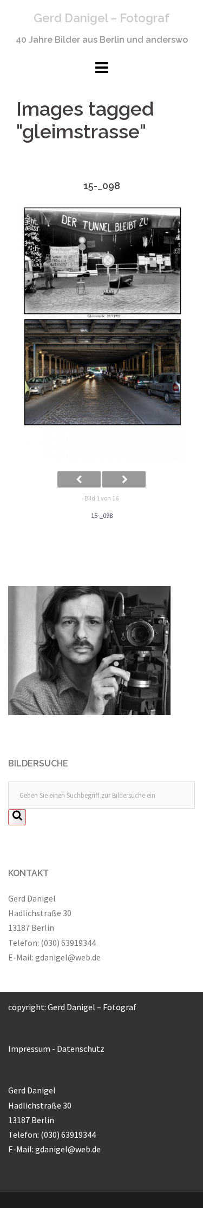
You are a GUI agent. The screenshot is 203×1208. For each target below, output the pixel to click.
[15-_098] (101, 331)
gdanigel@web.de (68, 957)
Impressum (29, 1048)
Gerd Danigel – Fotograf (101, 18)
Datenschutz (80, 1048)
